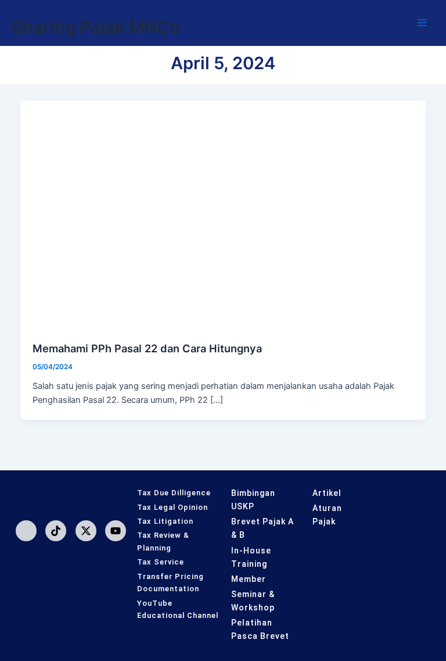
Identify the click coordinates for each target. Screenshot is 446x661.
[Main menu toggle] (422, 22)
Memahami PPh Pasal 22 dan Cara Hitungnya (147, 348)
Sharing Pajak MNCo (96, 27)
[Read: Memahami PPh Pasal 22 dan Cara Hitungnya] (223, 214)
